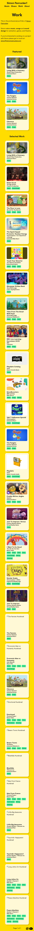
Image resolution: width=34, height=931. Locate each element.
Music (6, 6)
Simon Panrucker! (17, 3)
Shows (14, 6)
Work (20, 6)
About (27, 6)
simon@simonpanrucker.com (11, 41)
